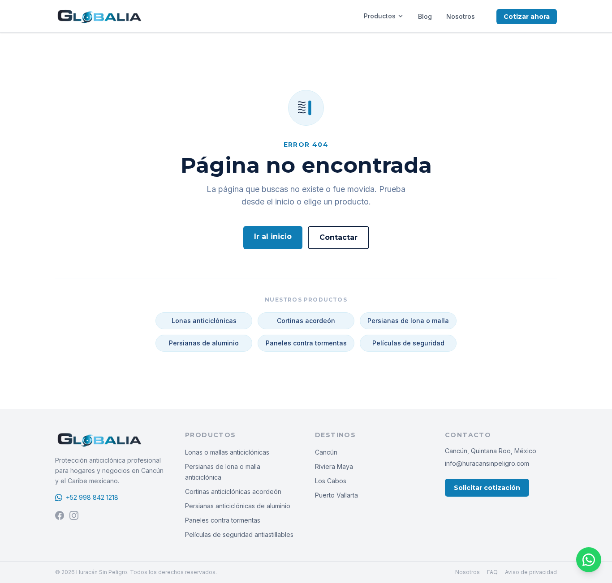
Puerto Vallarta (336, 495)
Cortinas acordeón (306, 320)
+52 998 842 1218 (92, 497)
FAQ (492, 572)
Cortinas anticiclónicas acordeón (233, 491)
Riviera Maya (334, 466)
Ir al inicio (273, 236)
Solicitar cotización (487, 488)
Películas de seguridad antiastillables (239, 534)
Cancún (326, 452)
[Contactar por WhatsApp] (588, 559)
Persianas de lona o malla (408, 320)
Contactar (338, 237)
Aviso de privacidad (531, 572)
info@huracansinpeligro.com (487, 463)
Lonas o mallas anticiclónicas (227, 452)
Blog (425, 16)
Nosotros (460, 16)
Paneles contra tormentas (306, 343)
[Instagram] (73, 515)
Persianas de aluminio (204, 343)
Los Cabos (330, 481)
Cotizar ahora (527, 17)
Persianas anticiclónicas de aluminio (237, 506)
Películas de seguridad (408, 343)
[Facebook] (59, 515)
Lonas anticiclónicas (204, 320)
